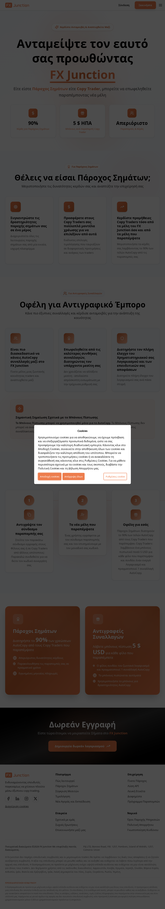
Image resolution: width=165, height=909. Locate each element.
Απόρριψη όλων (73, 476)
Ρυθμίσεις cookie (115, 476)
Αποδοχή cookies (49, 476)
